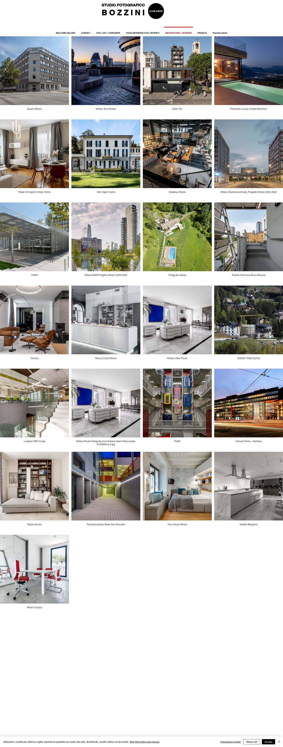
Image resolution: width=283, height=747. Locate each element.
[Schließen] (279, 741)
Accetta (268, 741)
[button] (142, 31)
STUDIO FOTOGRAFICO (124, 5)
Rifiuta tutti (251, 741)
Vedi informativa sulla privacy (145, 741)
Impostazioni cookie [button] (230, 741)
